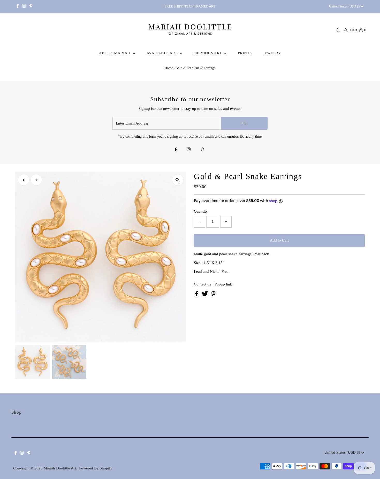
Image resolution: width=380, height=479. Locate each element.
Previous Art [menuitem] (208, 53)
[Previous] (23, 180)
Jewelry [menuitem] (272, 53)
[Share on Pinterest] (213, 295)
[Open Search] (338, 30)
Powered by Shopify (95, 468)
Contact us (202, 284)
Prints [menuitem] (245, 53)
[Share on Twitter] (205, 295)
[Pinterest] (31, 6)
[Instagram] (24, 6)
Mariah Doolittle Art (60, 468)
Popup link (223, 284)
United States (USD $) (344, 6)
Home (169, 68)
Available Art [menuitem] (162, 53)
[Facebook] (17, 6)
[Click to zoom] (178, 180)
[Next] (36, 180)
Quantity (201, 211)
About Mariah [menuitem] (115, 53)
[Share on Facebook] (197, 295)
